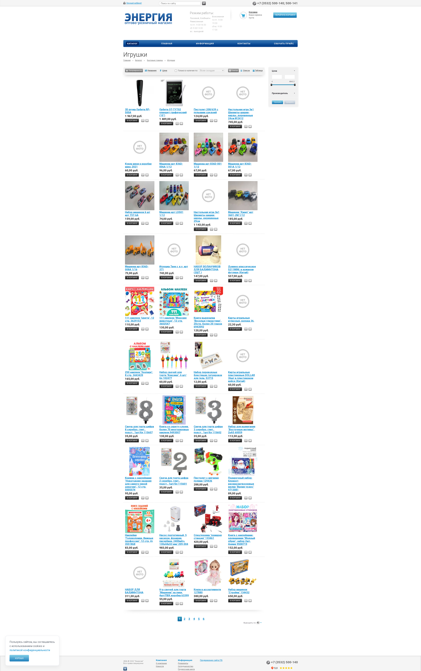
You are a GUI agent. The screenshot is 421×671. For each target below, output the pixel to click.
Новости (160, 666)
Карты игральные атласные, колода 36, (241, 319)
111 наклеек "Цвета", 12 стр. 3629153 (139, 319)
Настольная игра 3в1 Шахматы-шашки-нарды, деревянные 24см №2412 (241, 114)
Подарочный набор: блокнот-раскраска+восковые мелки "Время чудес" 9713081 (241, 483)
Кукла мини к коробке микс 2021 (138, 165)
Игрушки (171, 60)
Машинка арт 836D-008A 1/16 (137, 268)
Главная (166, 43)
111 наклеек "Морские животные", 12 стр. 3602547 (173, 320)
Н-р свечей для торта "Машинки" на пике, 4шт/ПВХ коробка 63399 (174, 592)
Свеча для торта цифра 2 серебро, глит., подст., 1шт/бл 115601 (173, 480)
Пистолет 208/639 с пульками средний (206, 111)
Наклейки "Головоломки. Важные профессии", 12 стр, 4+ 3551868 (139, 540)
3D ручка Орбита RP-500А (137, 111)
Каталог (132, 43)
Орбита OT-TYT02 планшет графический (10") (173, 112)
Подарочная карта (186, 669)
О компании (161, 663)
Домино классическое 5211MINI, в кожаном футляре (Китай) (242, 269)
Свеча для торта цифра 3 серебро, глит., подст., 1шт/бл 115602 (208, 429)
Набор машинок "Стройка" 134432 (238, 591)
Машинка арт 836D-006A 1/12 (171, 165)
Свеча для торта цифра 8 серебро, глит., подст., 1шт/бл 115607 (139, 429)
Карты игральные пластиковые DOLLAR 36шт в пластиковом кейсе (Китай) (241, 377)
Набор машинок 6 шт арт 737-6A (137, 214)
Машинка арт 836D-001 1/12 (208, 165)
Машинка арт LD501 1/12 (171, 214)
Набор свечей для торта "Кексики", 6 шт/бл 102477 (172, 375)
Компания (161, 660)
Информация (205, 43)
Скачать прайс (284, 43)
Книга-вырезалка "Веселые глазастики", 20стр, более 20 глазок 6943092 (208, 322)
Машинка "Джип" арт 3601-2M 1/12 (240, 214)
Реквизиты (183, 663)
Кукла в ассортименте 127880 (207, 591)
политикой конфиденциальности (30, 650)
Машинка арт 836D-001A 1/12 (240, 165)
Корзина (253, 12)
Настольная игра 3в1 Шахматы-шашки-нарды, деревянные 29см (206, 217)
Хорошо (19, 658)
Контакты (243, 43)
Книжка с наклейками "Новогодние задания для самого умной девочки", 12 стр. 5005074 (138, 483)
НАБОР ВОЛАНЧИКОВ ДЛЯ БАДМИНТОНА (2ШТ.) (207, 269)
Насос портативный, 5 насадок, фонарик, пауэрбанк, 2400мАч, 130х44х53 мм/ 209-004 (173, 540)
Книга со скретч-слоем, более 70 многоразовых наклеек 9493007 (174, 429)
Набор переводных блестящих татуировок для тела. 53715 (208, 375)
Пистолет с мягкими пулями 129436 (206, 479)
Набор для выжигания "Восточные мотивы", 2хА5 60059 (241, 429)
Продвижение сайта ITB (211, 660)
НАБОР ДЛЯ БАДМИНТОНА (134, 591)
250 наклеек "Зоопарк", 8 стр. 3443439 (139, 374)
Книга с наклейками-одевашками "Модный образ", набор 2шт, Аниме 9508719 (241, 540)
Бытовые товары (155, 60)
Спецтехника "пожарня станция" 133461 (208, 537)
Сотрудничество (185, 666)
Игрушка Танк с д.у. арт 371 (173, 268)
